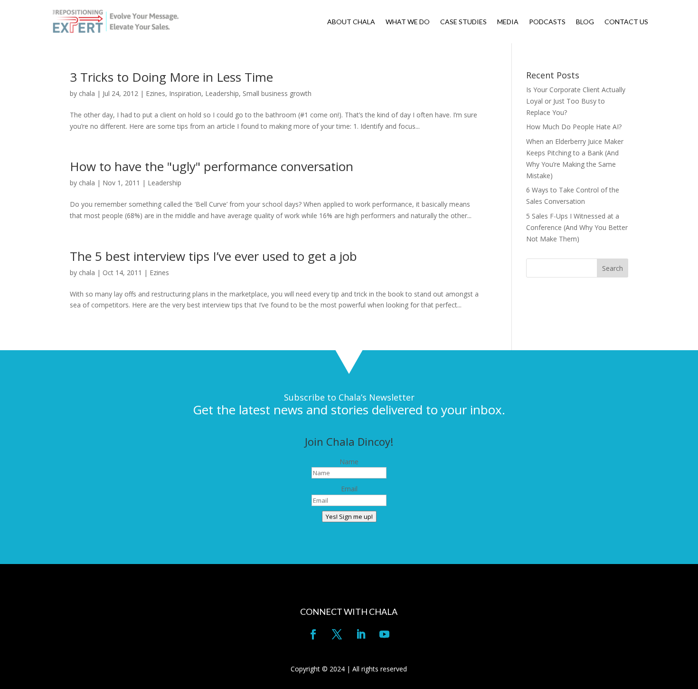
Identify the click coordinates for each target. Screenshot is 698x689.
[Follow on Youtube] (385, 634)
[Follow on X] (337, 634)
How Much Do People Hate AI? (574, 126)
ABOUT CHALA (351, 22)
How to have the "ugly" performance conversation (211, 166)
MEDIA (508, 22)
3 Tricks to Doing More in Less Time (171, 77)
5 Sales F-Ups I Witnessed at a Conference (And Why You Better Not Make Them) (577, 227)
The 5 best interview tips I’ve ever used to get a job (213, 256)
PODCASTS (547, 22)
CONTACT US (626, 22)
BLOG (585, 22)
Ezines (155, 93)
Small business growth (277, 93)
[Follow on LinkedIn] (361, 634)
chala (87, 93)
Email (349, 488)
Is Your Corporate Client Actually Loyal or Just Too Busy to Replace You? (575, 101)
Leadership (222, 93)
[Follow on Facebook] (313, 634)
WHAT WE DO (408, 22)
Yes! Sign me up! (349, 516)
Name (349, 461)
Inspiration (185, 93)
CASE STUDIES (463, 22)
